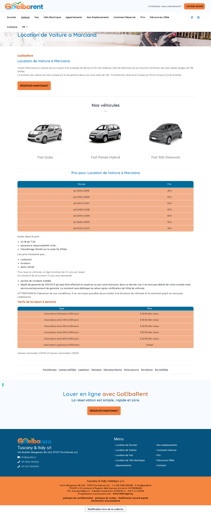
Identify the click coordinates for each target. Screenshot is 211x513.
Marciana (96, 369)
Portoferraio (50, 369)
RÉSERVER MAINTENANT (34, 85)
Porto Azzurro (131, 369)
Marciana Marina (113, 369)
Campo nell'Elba (67, 369)
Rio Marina (147, 369)
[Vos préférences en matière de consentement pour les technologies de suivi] (3, 385)
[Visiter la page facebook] (192, 17)
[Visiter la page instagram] (199, 17)
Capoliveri (83, 369)
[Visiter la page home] (24, 6)
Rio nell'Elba (161, 369)
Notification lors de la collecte (105, 509)
